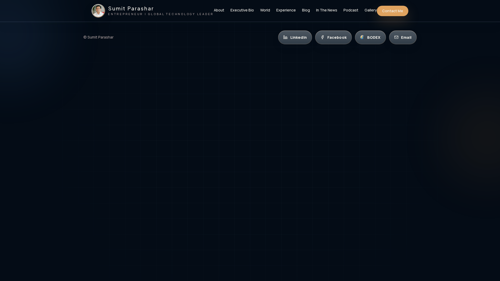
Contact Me (392, 10)
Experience (286, 10)
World (265, 10)
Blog (306, 10)
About (219, 10)
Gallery (371, 10)
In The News (326, 10)
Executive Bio (242, 10)
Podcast (350, 10)
